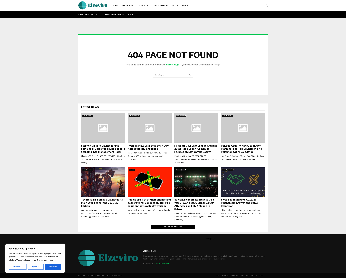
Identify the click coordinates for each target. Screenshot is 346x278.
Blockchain (128, 5)
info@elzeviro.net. (161, 264)
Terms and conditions (114, 14)
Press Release (161, 5)
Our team (99, 14)
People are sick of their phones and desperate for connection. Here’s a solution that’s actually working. (149, 202)
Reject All (35, 267)
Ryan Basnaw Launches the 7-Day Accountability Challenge (148, 147)
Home (115, 5)
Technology (144, 5)
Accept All (53, 267)
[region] (35, 258)
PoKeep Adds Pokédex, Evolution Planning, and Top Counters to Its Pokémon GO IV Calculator (241, 148)
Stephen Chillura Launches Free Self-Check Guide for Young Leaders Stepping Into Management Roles (103, 148)
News (185, 5)
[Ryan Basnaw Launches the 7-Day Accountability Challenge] (150, 128)
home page (172, 64)
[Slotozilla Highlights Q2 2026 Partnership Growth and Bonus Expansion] (243, 182)
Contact (129, 14)
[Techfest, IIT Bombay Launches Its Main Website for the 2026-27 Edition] (103, 182)
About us (89, 14)
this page (210, 238)
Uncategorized (87, 116)
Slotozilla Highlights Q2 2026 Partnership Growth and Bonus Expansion (239, 202)
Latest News (90, 106)
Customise (17, 267)
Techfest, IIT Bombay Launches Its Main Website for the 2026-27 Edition (102, 202)
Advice (175, 5)
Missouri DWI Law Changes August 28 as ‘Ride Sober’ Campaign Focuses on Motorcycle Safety (195, 148)
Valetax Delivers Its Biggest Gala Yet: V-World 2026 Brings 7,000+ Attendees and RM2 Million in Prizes (194, 204)
